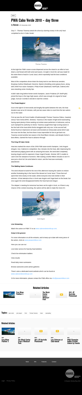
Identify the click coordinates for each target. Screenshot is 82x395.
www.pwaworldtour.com (33, 240)
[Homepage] (73, 373)
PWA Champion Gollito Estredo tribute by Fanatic (73, 337)
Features (44, 361)
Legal (3, 381)
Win (35, 361)
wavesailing (48, 313)
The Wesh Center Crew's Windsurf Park (41, 296)
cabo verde (11, 313)
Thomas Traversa (34, 313)
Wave (41, 313)
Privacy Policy (11, 381)
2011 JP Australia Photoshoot (67, 295)
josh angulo (19, 313)
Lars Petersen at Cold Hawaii (57, 336)
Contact (54, 361)
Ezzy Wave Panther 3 (14, 295)
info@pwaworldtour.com (60, 278)
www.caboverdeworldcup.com (46, 229)
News (13, 15)
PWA (26, 313)
